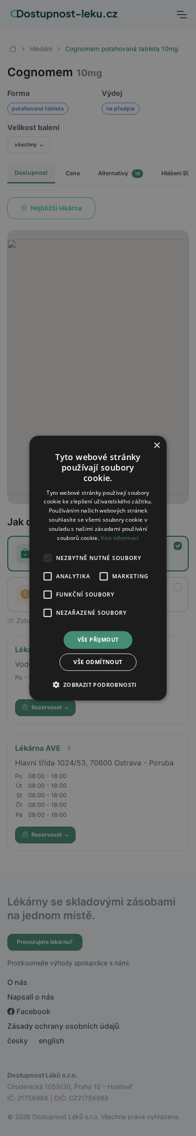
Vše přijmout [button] (98, 640)
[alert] (98, 568)
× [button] (156, 445)
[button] (97, 684)
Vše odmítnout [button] (97, 662)
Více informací (120, 537)
